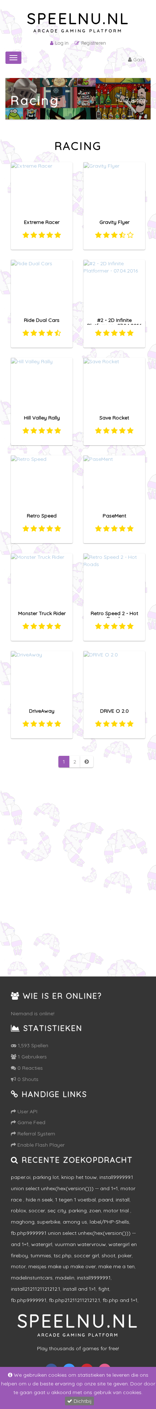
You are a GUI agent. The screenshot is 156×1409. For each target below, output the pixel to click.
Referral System (35, 1133)
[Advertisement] (78, 883)
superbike (48, 1221)
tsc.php (62, 1255)
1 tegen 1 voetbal (75, 1199)
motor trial (116, 1210)
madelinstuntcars (32, 1277)
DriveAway (41, 711)
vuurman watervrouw (80, 1244)
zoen (95, 1210)
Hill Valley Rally (42, 417)
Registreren (93, 43)
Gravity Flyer (114, 222)
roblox (18, 1210)
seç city (57, 1210)
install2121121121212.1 (35, 1289)
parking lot (46, 1177)
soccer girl (86, 1255)
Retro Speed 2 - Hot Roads (114, 616)
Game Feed (30, 1122)
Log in (62, 43)
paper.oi (20, 1177)
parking (78, 1210)
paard (105, 1199)
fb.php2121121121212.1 (74, 1300)
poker (125, 1255)
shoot (108, 1255)
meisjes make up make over (62, 1266)
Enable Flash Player (40, 1145)
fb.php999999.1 (28, 1300)
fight (103, 1289)
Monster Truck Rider (42, 613)
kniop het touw (79, 1177)
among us (75, 1221)
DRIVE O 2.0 (114, 711)
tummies (40, 1255)
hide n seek (39, 1199)
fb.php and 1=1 (120, 1300)
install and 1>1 (79, 1289)
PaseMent (114, 515)
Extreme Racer (41, 222)
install (123, 1199)
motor (18, 1266)
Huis (120, 100)
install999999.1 (94, 1277)
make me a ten (116, 1266)
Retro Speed (42, 515)
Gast (138, 59)
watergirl (41, 1244)
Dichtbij (82, 1401)
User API (26, 1111)
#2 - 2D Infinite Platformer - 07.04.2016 (114, 323)
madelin (64, 1277)
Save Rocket (114, 417)
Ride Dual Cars (41, 320)
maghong (22, 1221)
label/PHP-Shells (109, 1221)
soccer (37, 1210)
